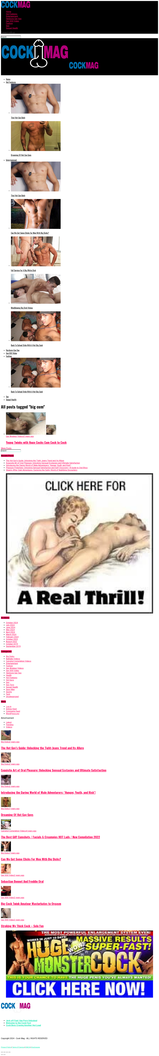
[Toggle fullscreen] (7, 1052)
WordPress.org (12, 713)
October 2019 (12, 644)
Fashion (9, 23)
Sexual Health (12, 28)
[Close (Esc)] (2, 1052)
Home (8, 11)
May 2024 (10, 630)
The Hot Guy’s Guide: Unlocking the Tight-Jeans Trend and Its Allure (35, 460)
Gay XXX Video (12, 21)
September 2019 (13, 646)
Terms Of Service (18, 1047)
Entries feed (11, 709)
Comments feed (13, 711)
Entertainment (12, 16)
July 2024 (10, 625)
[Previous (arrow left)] (2, 1054)
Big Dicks (10, 656)
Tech (8, 694)
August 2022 (11, 641)
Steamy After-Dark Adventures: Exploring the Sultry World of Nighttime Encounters (41, 470)
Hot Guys (10, 680)
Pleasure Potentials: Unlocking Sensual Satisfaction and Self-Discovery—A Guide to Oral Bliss (47, 468)
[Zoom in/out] (9, 1052)
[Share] (4, 1052)
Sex (7, 26)
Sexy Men (10, 689)
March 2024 (11, 634)
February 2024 (12, 637)
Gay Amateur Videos (15, 668)
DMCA (27, 1047)
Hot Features (11, 14)
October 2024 (12, 623)
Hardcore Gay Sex (13, 19)
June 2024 (10, 627)
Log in (8, 706)
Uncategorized (12, 696)
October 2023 (12, 639)
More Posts (6, 448)
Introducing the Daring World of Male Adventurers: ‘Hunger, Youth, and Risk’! (38, 465)
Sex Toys (10, 685)
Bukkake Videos (13, 659)
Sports (9, 692)
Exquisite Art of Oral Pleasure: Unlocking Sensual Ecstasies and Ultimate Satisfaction (43, 463)
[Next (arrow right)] (4, 1054)
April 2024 (10, 632)
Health (9, 675)
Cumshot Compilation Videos (18, 661)
